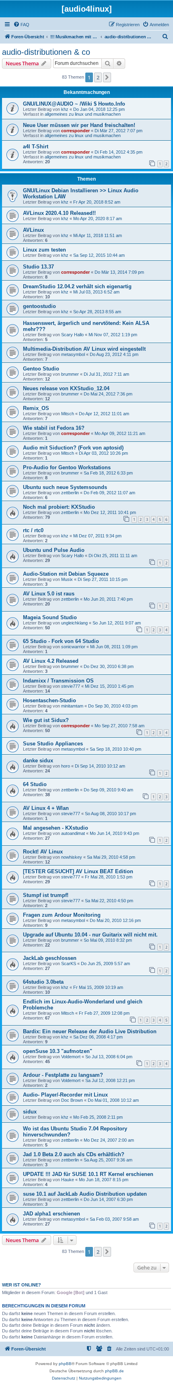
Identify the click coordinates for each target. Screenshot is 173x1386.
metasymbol (73, 354)
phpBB (65, 1363)
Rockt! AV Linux (43, 852)
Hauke (67, 1179)
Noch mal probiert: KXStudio (59, 507)
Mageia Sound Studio (50, 617)
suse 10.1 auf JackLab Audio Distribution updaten (85, 1194)
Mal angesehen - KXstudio (55, 828)
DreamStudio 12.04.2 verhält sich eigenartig (77, 286)
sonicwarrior (73, 646)
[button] (107, 77)
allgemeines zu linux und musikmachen (83, 114)
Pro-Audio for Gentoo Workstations (67, 467)
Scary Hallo (72, 334)
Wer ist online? (21, 1284)
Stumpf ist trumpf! (45, 895)
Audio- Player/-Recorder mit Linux (65, 1095)
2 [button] (98, 77)
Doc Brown (72, 1100)
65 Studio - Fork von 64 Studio (61, 641)
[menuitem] (21, 24)
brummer (70, 374)
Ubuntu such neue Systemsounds (65, 487)
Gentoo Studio (41, 369)
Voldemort (70, 1056)
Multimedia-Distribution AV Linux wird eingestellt (84, 349)
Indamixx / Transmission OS (58, 681)
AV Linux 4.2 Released (50, 661)
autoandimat (73, 833)
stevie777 (70, 686)
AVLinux (33, 230)
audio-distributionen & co (46, 52)
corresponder (75, 130)
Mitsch (67, 413)
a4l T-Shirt (35, 147)
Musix (67, 579)
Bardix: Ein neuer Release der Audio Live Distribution (90, 1031)
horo (65, 766)
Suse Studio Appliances (53, 744)
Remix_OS (36, 408)
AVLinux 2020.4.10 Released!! (59, 213)
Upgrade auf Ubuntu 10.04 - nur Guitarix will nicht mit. (90, 935)
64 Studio (35, 784)
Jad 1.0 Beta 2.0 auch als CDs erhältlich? (73, 1154)
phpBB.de (114, 1371)
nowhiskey (71, 857)
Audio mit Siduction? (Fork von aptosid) (73, 448)
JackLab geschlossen (49, 958)
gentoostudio (39, 306)
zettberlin (70, 492)
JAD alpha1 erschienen (51, 1214)
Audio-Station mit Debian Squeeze (66, 574)
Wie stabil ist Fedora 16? (53, 428)
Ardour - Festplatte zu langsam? (63, 1075)
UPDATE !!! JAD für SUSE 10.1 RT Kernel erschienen (88, 1174)
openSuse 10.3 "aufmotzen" (57, 1051)
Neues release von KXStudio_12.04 (66, 388)
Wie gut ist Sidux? (46, 720)
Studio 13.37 (38, 267)
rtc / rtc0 (33, 530)
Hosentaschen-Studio (49, 700)
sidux (30, 1112)
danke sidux (38, 761)
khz (64, 109)
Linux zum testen (44, 250)
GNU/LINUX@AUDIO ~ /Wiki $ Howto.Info (74, 104)
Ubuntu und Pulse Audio (53, 550)
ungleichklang (74, 622)
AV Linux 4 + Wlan (46, 808)
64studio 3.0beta (43, 982)
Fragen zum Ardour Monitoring (62, 915)
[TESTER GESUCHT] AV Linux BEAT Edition (78, 871)
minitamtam (72, 705)
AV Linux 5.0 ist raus (48, 594)
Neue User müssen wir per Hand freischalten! (79, 125)
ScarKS (68, 963)
